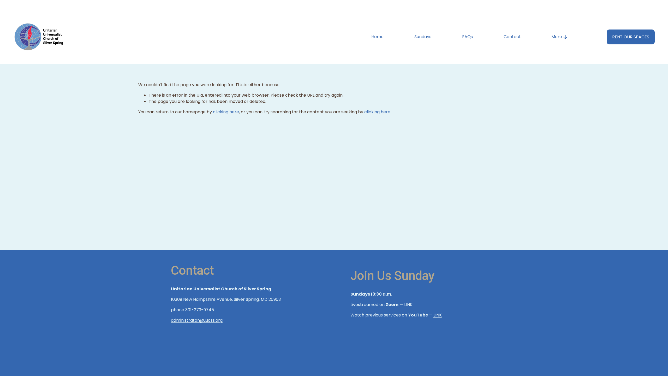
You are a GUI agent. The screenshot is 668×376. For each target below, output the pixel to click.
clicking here (226, 112)
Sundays (422, 37)
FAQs (467, 37)
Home (377, 37)
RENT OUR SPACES (630, 37)
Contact (512, 37)
